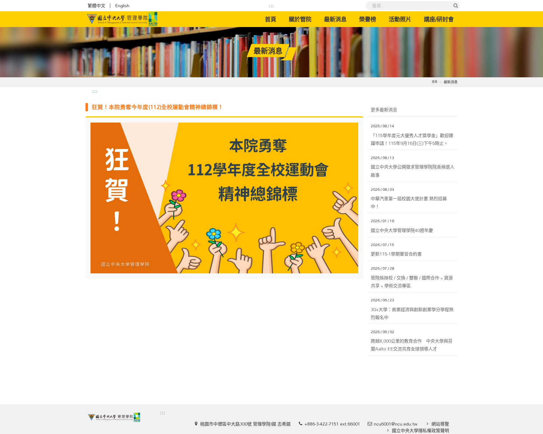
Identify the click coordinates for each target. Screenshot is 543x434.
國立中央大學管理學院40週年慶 (402, 230)
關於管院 (300, 19)
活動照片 (400, 19)
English (122, 5)
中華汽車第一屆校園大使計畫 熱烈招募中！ (409, 202)
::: (271, 5)
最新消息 (335, 19)
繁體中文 (96, 5)
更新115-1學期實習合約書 (396, 254)
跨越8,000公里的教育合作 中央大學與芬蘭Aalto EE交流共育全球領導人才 (411, 345)
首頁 (273, 19)
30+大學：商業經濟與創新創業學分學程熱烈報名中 (412, 313)
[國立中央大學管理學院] (122, 19)
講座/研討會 (439, 19)
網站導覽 (440, 424)
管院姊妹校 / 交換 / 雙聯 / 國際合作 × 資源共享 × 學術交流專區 (412, 281)
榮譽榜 (367, 19)
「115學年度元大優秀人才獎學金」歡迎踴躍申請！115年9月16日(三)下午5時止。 (412, 139)
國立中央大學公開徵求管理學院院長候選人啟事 (412, 171)
